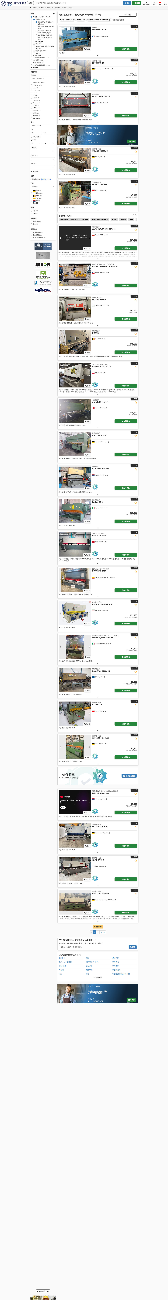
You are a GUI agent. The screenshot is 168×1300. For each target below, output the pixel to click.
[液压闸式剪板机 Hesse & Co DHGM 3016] (75, 613)
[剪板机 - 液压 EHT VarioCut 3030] (75, 835)
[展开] (97, 55)
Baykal (36, 98)
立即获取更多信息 (129, 776)
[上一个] (60, 38)
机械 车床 (89, 970)
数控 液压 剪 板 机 (92, 962)
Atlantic (36, 103)
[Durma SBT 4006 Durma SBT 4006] (75, 544)
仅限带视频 (37, 235)
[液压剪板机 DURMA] (75, 342)
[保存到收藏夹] (135, 30)
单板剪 (61, 970)
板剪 (87, 974)
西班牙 (38, 198)
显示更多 (98, 977)
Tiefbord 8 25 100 (65, 962)
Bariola (36, 115)
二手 (35, 213)
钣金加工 (40, 19)
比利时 (38, 196)
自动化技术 (38, 63)
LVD (35, 95)
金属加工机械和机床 (41, 17)
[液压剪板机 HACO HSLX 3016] (75, 444)
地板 (60, 974)
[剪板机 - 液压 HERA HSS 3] (75, 714)
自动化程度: (34, 155)
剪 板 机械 (62, 966)
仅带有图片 (37, 232)
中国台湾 (46, 179)
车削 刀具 (115, 962)
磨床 (38, 53)
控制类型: (33, 147)
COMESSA (37, 118)
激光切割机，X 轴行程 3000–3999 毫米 (44, 32)
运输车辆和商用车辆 (41, 57)
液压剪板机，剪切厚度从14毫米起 (46, 23)
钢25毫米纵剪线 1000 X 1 (121, 974)
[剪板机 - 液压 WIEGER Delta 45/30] (75, 747)
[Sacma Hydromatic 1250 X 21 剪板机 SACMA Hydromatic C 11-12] (75, 647)
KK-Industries (39, 83)
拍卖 (35, 224)
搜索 (128, 3)
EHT (35, 93)
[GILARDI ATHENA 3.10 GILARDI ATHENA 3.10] (75, 375)
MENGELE (37, 110)
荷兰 (37, 201)
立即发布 (131, 141)
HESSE (36, 108)
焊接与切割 (40, 51)
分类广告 (37, 221)
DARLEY (36, 90)
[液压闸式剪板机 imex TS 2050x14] (75, 309)
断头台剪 (89, 966)
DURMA (36, 88)
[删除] (74, 20)
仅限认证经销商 (39, 237)
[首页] (30, 8)
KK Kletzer (37, 85)
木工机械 (38, 60)
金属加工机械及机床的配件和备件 (45, 47)
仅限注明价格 (37, 137)
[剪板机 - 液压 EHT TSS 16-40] (75, 72)
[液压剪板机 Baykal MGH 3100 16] (75, 105)
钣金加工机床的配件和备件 (46, 27)
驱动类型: (33, 164)
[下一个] (89, 38)
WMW (36, 113)
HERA (35, 105)
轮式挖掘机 (116, 970)
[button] (165, 3)
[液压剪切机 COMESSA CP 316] (75, 39)
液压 (131, 219)
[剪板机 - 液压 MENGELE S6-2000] (75, 193)
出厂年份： (34, 140)
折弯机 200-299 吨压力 (45, 39)
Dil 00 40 (62, 958)
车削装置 (115, 966)
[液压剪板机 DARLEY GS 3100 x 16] (75, 680)
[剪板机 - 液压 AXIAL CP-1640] (75, 869)
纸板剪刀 (115, 958)
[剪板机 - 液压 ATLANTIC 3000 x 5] (75, 160)
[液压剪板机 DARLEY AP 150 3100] (75, 478)
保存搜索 (98, 927)
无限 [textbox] (35, 186)
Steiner (36, 100)
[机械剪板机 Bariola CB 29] (75, 511)
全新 (35, 211)
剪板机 (114, 219)
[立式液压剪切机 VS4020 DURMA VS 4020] (75, 580)
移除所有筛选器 (119, 20)
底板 (87, 958)
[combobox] (43, 186)
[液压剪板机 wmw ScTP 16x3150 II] (75, 411)
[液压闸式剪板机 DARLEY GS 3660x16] (75, 902)
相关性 (128, 15)
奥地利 (38, 193)
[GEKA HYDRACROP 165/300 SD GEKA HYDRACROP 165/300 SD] (75, 275)
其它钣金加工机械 (45, 35)
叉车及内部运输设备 (41, 65)
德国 (38, 191)
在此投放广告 (44, 1291)
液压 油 (123, 219)
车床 (38, 44)
